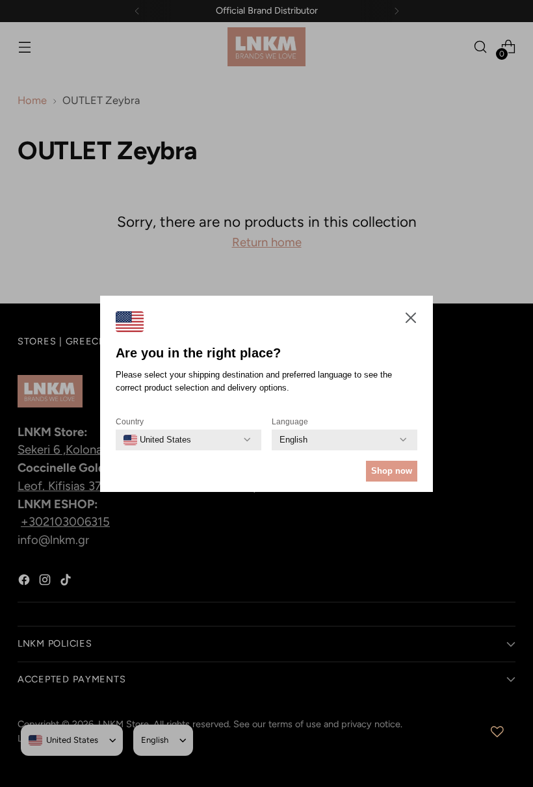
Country (130, 421)
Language (290, 421)
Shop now (391, 471)
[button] (410, 320)
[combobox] (157, 439)
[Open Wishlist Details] (497, 732)
